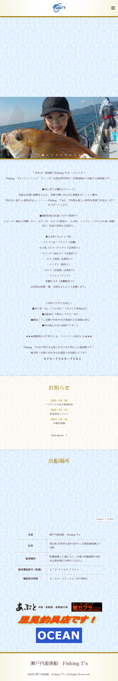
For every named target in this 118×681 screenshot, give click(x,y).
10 (79, 155)
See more (58, 435)
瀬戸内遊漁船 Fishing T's (59, 663)
